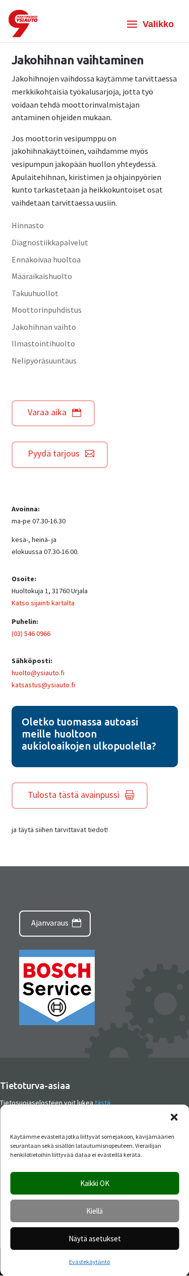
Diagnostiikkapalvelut (50, 242)
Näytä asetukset (95, 1238)
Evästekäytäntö (89, 1261)
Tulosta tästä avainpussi (73, 794)
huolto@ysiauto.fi (38, 672)
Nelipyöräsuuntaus (44, 360)
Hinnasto (28, 225)
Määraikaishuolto (42, 276)
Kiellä (94, 1211)
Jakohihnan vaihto (44, 327)
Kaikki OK (94, 1183)
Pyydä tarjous (54, 453)
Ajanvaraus (50, 923)
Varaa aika (47, 412)
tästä (102, 1102)
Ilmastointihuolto (43, 343)
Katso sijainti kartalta (43, 602)
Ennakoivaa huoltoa (46, 259)
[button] (174, 1117)
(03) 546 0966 (31, 633)
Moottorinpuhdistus (47, 310)
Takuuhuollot (35, 293)
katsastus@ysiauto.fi (43, 684)
